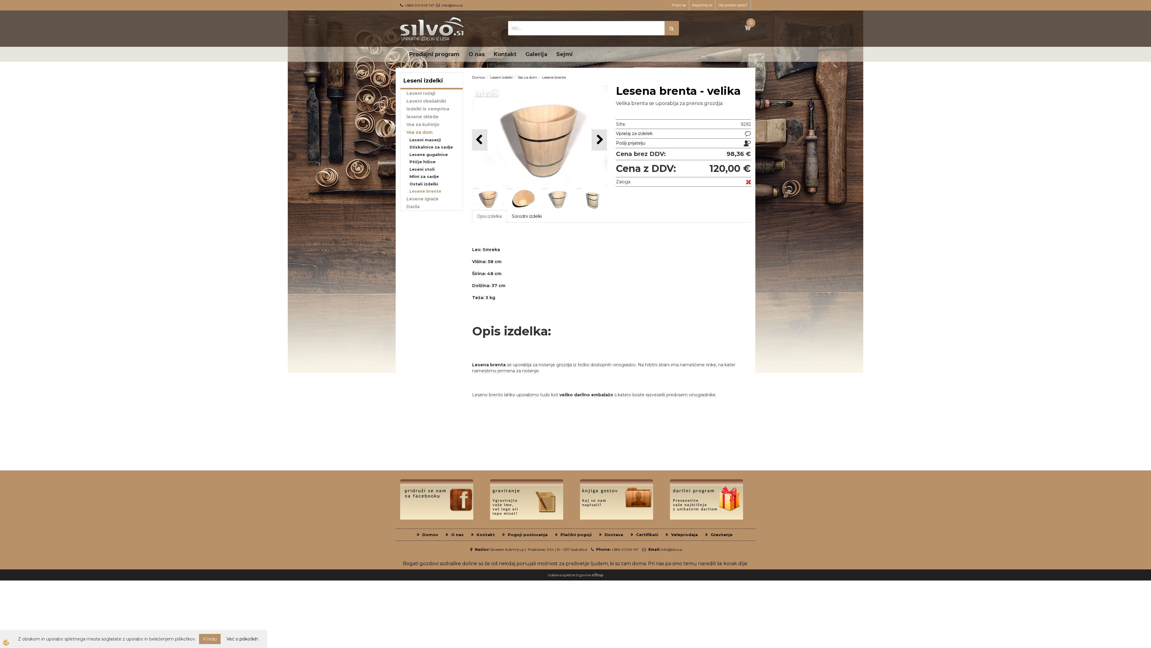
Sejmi (564, 54)
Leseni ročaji (420, 93)
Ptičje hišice (422, 161)
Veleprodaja (684, 534)
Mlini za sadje (424, 176)
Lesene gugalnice (428, 154)
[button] (599, 140)
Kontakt (505, 54)
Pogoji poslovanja (528, 534)
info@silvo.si (452, 5)
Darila (413, 206)
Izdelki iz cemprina (427, 109)
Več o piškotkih (242, 639)
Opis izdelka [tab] (489, 216)
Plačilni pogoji (576, 534)
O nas (476, 54)
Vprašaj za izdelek (634, 133)
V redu (210, 639)
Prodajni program (434, 54)
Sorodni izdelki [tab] (527, 216)
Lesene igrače (422, 199)
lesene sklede (422, 116)
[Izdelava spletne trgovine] (597, 575)
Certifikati (647, 534)
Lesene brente (425, 191)
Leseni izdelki (501, 77)
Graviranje (722, 534)
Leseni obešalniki (426, 101)
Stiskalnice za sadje (431, 147)
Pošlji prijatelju (630, 143)
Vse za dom (419, 132)
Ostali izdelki (423, 184)
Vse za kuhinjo (422, 124)
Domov (478, 77)
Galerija (536, 54)
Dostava (614, 534)
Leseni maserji (425, 139)
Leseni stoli (422, 169)
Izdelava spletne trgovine (569, 575)
